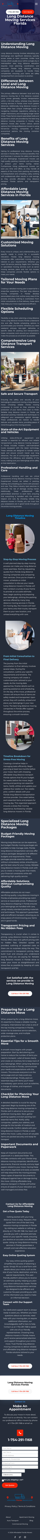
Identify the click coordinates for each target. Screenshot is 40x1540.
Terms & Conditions (26, 1506)
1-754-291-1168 (13, 12)
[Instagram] (25, 1537)
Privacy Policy (11, 1506)
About (8, 1517)
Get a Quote (27, 12)
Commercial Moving (20, 1524)
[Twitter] (20, 1537)
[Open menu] (36, 4)
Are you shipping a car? (13, 1480)
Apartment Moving (26, 1517)
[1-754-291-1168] (20, 1433)
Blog (31, 1521)
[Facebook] (15, 1537)
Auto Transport (13, 1521)
